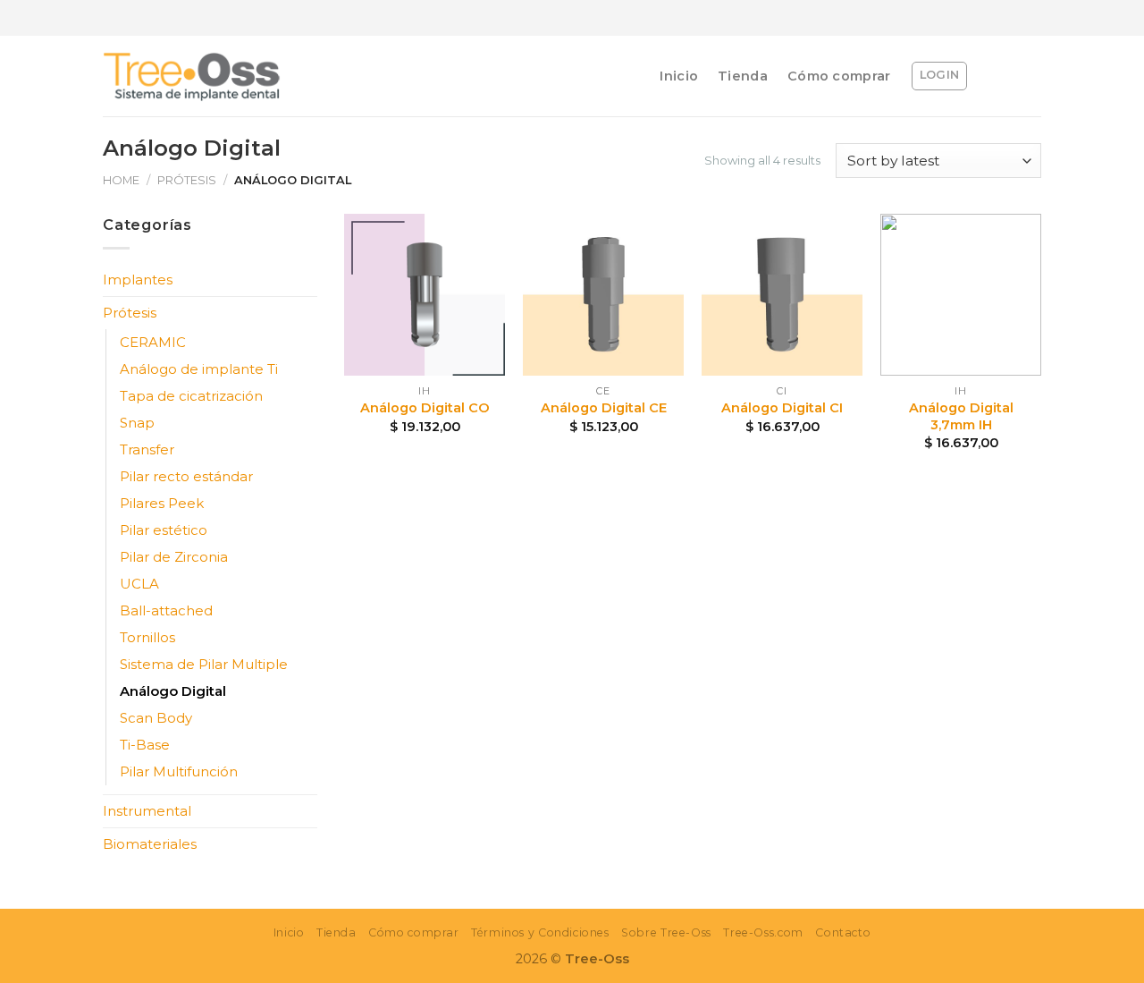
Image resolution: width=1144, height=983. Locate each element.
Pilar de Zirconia (174, 556)
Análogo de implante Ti (199, 368)
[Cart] (1032, 76)
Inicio (679, 76)
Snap (137, 422)
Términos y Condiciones (540, 932)
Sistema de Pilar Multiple (204, 664)
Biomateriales (150, 843)
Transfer (147, 449)
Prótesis (186, 180)
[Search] (996, 76)
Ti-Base (145, 744)
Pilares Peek (162, 503)
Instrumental (147, 810)
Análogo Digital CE (604, 408)
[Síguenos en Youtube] (1029, 18)
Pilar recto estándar (186, 476)
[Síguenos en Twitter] (981, 18)
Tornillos (147, 637)
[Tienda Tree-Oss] (192, 76)
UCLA (139, 583)
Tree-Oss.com (763, 932)
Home (121, 180)
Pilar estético (163, 529)
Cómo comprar (838, 76)
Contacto (843, 932)
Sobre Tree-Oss (666, 932)
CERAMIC (153, 342)
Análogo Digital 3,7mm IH (961, 416)
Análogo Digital (173, 690)
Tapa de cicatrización (191, 395)
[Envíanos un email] (1006, 18)
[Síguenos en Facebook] (934, 18)
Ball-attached (166, 610)
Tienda (743, 76)
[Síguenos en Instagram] (957, 18)
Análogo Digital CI (782, 408)
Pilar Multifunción (179, 771)
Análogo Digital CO (425, 408)
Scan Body (156, 717)
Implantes (137, 279)
